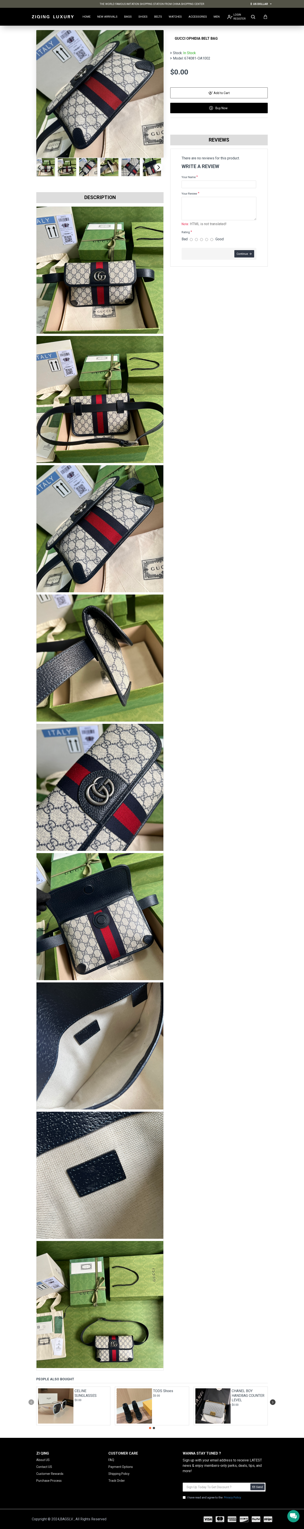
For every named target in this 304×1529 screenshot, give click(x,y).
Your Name (189, 177)
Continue (242, 253)
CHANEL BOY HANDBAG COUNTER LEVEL (248, 1395)
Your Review (189, 193)
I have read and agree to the (214, 1497)
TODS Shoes (163, 1391)
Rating (186, 232)
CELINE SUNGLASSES (86, 1393)
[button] (39, 167)
